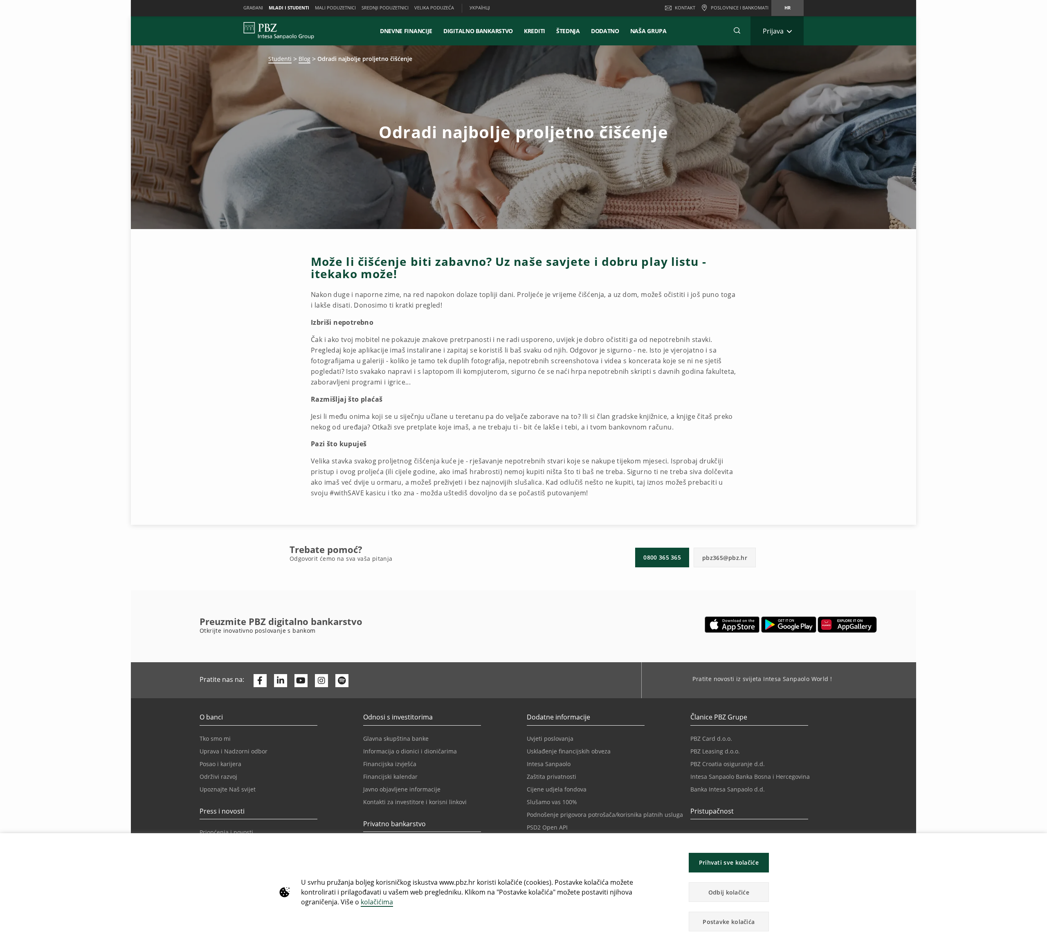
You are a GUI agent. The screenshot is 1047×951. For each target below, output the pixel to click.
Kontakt (685, 7)
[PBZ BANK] (278, 30)
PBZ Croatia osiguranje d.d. (727, 764)
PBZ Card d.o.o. (711, 738)
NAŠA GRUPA (648, 31)
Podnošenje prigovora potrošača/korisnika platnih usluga (605, 814)
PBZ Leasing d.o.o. (715, 751)
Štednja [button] (568, 31)
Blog (304, 59)
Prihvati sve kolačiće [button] (729, 862)
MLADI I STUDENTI (289, 7)
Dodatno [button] (605, 31)
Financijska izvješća (389, 764)
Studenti (280, 59)
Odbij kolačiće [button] (728, 892)
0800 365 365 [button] (662, 557)
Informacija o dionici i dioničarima (410, 751)
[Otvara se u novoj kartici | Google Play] (788, 624)
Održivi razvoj (218, 776)
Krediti (534, 31)
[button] (1037, 844)
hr (787, 7)
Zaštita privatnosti (551, 776)
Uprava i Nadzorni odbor (233, 751)
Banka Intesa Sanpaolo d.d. (727, 789)
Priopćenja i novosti (226, 832)
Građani (253, 7)
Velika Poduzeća (434, 7)
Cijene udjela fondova (556, 789)
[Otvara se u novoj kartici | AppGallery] (847, 624)
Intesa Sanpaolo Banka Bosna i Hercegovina (750, 776)
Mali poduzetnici (335, 7)
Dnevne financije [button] (406, 31)
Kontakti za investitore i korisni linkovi (415, 802)
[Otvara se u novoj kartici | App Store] (732, 624)
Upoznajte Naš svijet (228, 789)
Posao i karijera (220, 764)
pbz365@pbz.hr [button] (724, 558)
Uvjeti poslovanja (550, 738)
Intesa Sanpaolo (549, 764)
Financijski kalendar (390, 776)
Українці (480, 7)
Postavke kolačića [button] (729, 922)
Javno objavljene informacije (401, 789)
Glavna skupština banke (396, 738)
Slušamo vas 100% (552, 802)
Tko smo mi (215, 738)
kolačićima (377, 901)
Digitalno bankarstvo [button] (478, 31)
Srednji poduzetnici (385, 7)
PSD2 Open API (547, 827)
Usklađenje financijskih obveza (569, 751)
